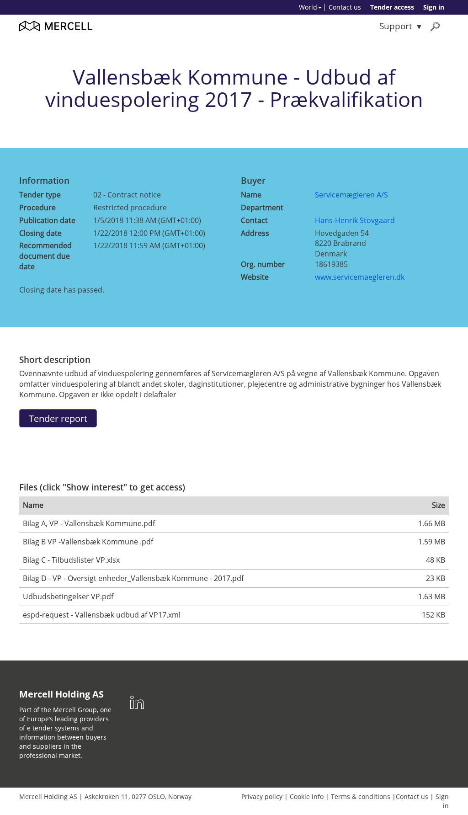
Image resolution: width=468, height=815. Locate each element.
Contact (254, 220)
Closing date (40, 233)
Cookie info (307, 796)
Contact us (345, 7)
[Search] (435, 26)
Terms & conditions (360, 796)
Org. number (263, 264)
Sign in (433, 7)
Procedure (37, 207)
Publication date (47, 220)
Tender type (40, 195)
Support (395, 26)
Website (255, 277)
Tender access (392, 7)
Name (251, 195)
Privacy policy (261, 796)
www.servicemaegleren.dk (359, 277)
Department (262, 207)
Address (255, 233)
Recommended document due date (45, 256)
